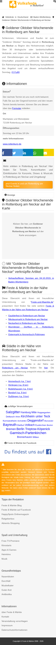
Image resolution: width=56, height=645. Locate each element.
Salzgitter (13, 412)
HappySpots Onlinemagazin (15, 514)
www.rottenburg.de (12, 144)
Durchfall (6, 581)
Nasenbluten (8, 576)
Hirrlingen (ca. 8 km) (18, 385)
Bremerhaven (24, 437)
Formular (16, 108)
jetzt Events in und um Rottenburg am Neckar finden (24, 184)
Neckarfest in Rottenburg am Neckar (26, 323)
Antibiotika (7, 594)
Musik (4, 559)
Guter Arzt (7, 590)
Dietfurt (20, 425)
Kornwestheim (10, 421)
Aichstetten (22, 421)
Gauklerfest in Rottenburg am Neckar (26, 315)
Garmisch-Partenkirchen (28, 433)
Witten (36, 437)
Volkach (30, 424)
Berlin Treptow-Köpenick (33, 429)
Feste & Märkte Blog (12, 505)
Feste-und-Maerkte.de (42, 302)
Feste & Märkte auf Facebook (16, 510)
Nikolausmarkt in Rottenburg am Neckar (28, 319)
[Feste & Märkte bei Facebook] (28, 456)
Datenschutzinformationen (14, 630)
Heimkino (6, 554)
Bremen (11, 429)
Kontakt (5, 616)
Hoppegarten (43, 412)
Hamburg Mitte (29, 412)
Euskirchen (40, 425)
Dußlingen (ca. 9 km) (18, 396)
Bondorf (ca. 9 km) (17, 392)
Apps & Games (9, 550)
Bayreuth (9, 425)
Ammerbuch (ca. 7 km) (19, 381)
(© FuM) (16, 72)
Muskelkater (8, 585)
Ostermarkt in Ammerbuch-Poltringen (26, 334)
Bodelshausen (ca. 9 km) (20, 389)
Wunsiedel (48, 421)
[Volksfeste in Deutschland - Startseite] (31, 4)
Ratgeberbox (8, 518)
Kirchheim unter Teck (35, 416)
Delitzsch (10, 416)
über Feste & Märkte (12, 612)
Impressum (7, 625)
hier (46, 367)
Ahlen (17, 417)
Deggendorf (35, 420)
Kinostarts (6, 545)
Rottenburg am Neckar (15, 367)
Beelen (50, 425)
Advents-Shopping (11, 523)
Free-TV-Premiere (10, 541)
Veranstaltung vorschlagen (15, 621)
